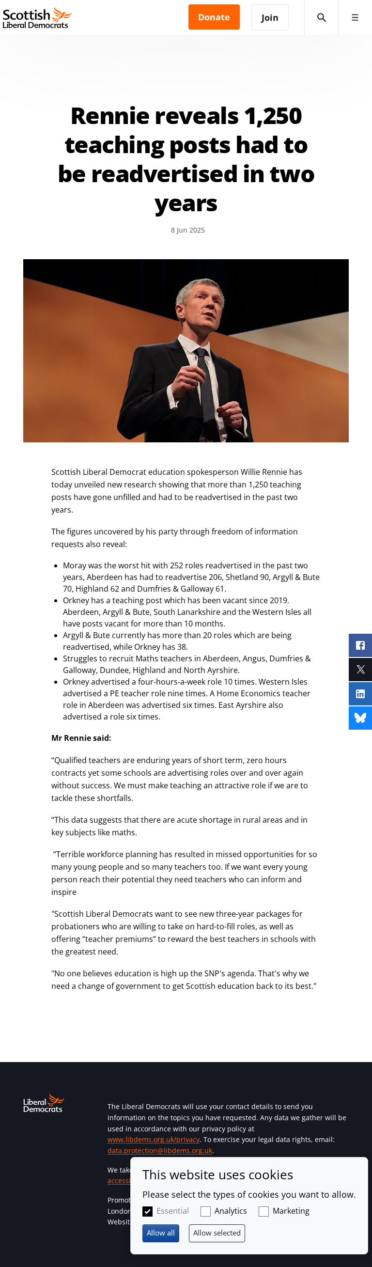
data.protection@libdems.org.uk (160, 1150)
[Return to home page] (94, 17)
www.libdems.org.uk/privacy (154, 1139)
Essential (172, 1210)
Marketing (291, 1210)
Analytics (231, 1210)
